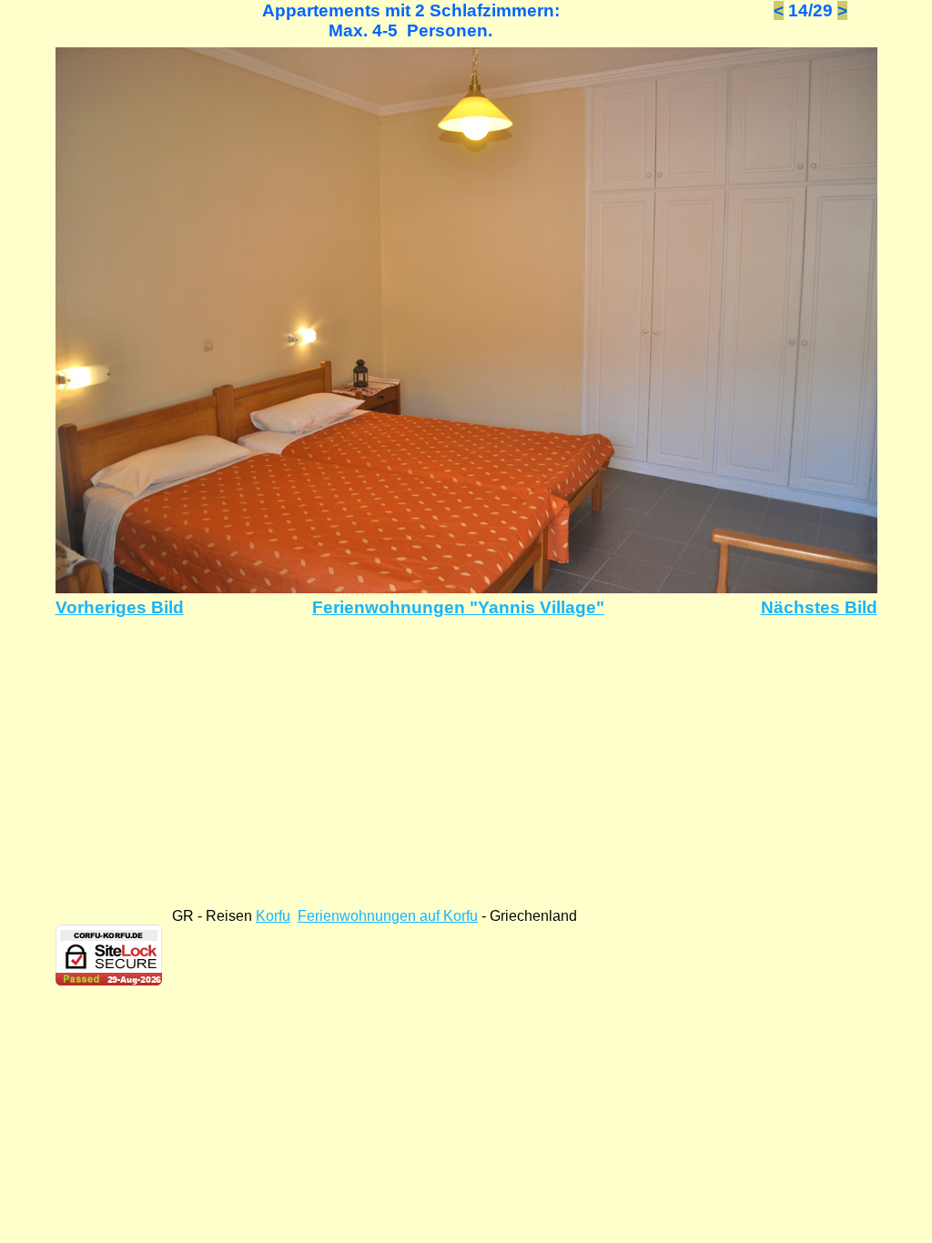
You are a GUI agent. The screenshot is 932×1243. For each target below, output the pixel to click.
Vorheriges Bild (120, 607)
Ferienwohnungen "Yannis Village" (458, 607)
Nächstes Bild (819, 607)
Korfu (273, 916)
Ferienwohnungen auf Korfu (388, 916)
